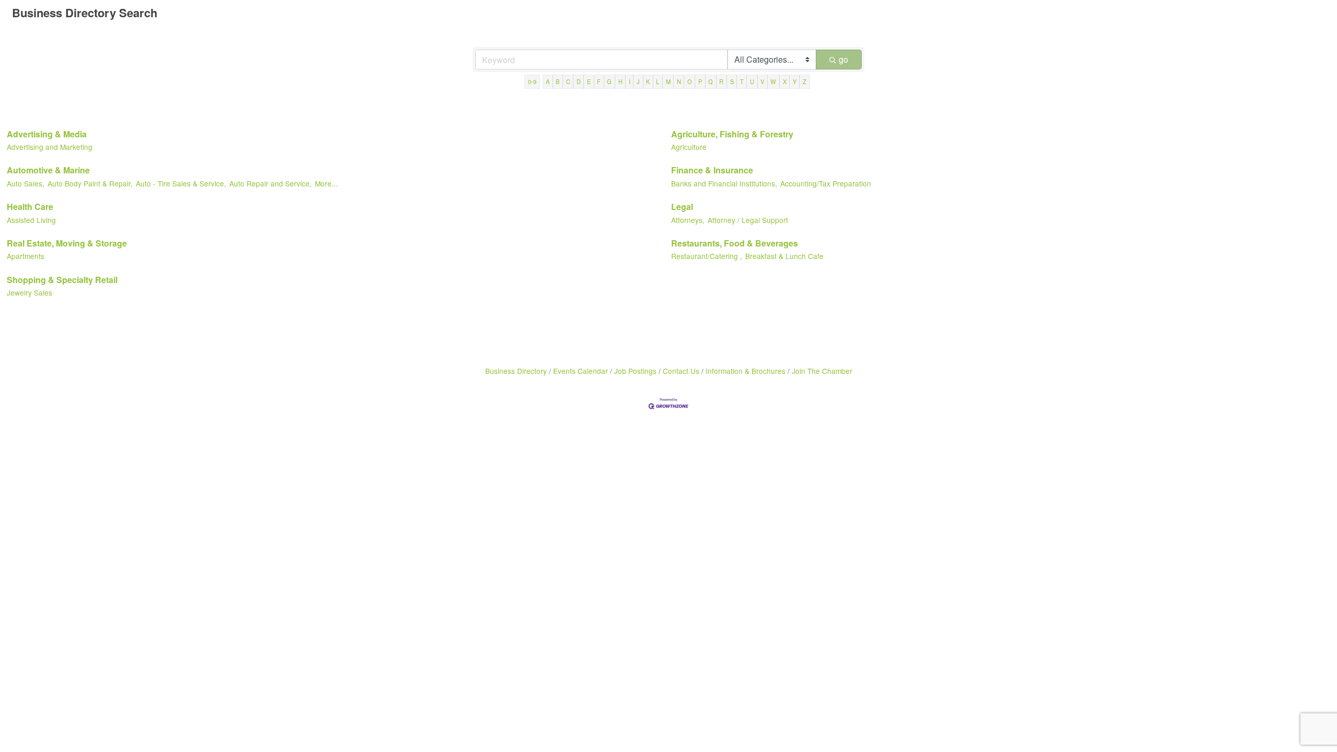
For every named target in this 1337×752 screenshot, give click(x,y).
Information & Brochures (745, 371)
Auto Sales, (25, 183)
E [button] (589, 81)
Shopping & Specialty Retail (62, 280)
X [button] (785, 81)
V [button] (762, 81)
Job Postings (635, 371)
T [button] (742, 81)
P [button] (700, 81)
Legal (682, 207)
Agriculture (689, 147)
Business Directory (516, 371)
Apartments (25, 256)
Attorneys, (688, 220)
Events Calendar (580, 371)
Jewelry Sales (29, 292)
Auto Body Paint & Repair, (90, 183)
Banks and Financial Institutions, (724, 183)
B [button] (557, 81)
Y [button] (794, 81)
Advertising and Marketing (49, 147)
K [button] (648, 81)
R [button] (721, 81)
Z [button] (804, 81)
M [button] (668, 81)
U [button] (752, 81)
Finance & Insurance (712, 170)
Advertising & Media (47, 134)
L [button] (657, 81)
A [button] (547, 81)
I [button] (629, 81)
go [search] (843, 59)
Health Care (30, 207)
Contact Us (681, 371)
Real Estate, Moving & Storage (67, 243)
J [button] (638, 81)
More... (326, 183)
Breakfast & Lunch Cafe (784, 256)
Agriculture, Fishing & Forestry (732, 134)
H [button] (620, 81)
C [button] (568, 81)
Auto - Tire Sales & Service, (181, 183)
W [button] (773, 81)
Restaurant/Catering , (706, 256)
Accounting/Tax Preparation (825, 183)
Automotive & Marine (48, 170)
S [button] (732, 81)
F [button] (599, 81)
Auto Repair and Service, (270, 183)
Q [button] (710, 81)
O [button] (689, 81)
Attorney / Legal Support (748, 220)
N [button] (679, 81)
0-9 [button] (532, 81)
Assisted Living (31, 220)
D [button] (579, 81)
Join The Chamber (822, 371)
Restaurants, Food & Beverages (734, 243)
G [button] (609, 81)
